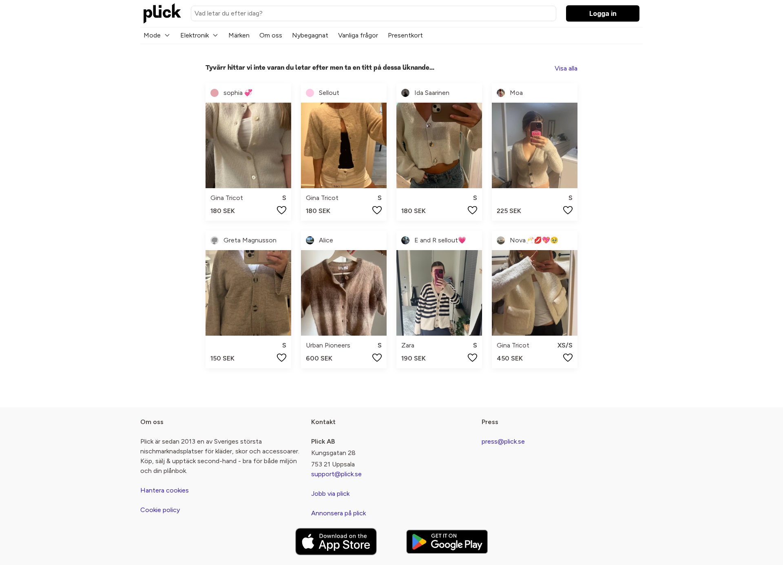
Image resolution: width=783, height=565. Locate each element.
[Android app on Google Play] (447, 542)
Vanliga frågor (358, 35)
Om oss (270, 35)
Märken (239, 35)
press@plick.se (503, 441)
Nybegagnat (310, 35)
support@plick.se (336, 474)
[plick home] (162, 13)
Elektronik (194, 35)
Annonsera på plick (338, 513)
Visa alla (566, 68)
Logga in (603, 13)
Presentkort (405, 35)
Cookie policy (160, 510)
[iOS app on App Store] (336, 541)
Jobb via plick (330, 493)
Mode (152, 35)
